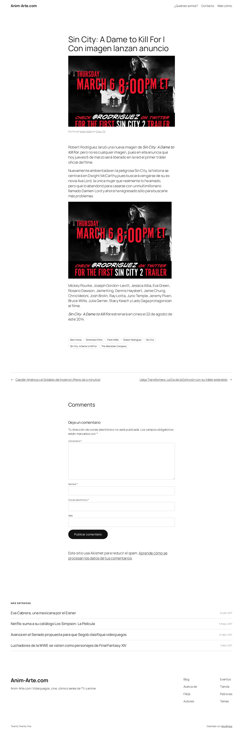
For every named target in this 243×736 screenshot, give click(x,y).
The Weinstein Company (114, 346)
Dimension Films (94, 339)
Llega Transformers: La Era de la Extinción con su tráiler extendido (183, 380)
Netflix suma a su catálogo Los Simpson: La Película (53, 624)
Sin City (150, 339)
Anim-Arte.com (24, 5)
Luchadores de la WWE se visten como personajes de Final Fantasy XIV (68, 645)
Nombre (73, 484)
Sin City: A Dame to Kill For (83, 346)
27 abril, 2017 (225, 634)
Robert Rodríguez (132, 339)
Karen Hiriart (86, 131)
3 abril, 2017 (226, 645)
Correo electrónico (78, 499)
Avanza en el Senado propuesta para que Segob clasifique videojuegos (69, 635)
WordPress (226, 726)
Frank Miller (113, 339)
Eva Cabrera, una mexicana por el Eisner (43, 613)
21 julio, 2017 (226, 612)
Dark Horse (75, 339)
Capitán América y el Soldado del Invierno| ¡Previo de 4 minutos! (58, 380)
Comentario (75, 441)
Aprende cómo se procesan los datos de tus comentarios (117, 556)
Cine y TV (100, 131)
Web (70, 515)
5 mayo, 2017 (225, 623)
